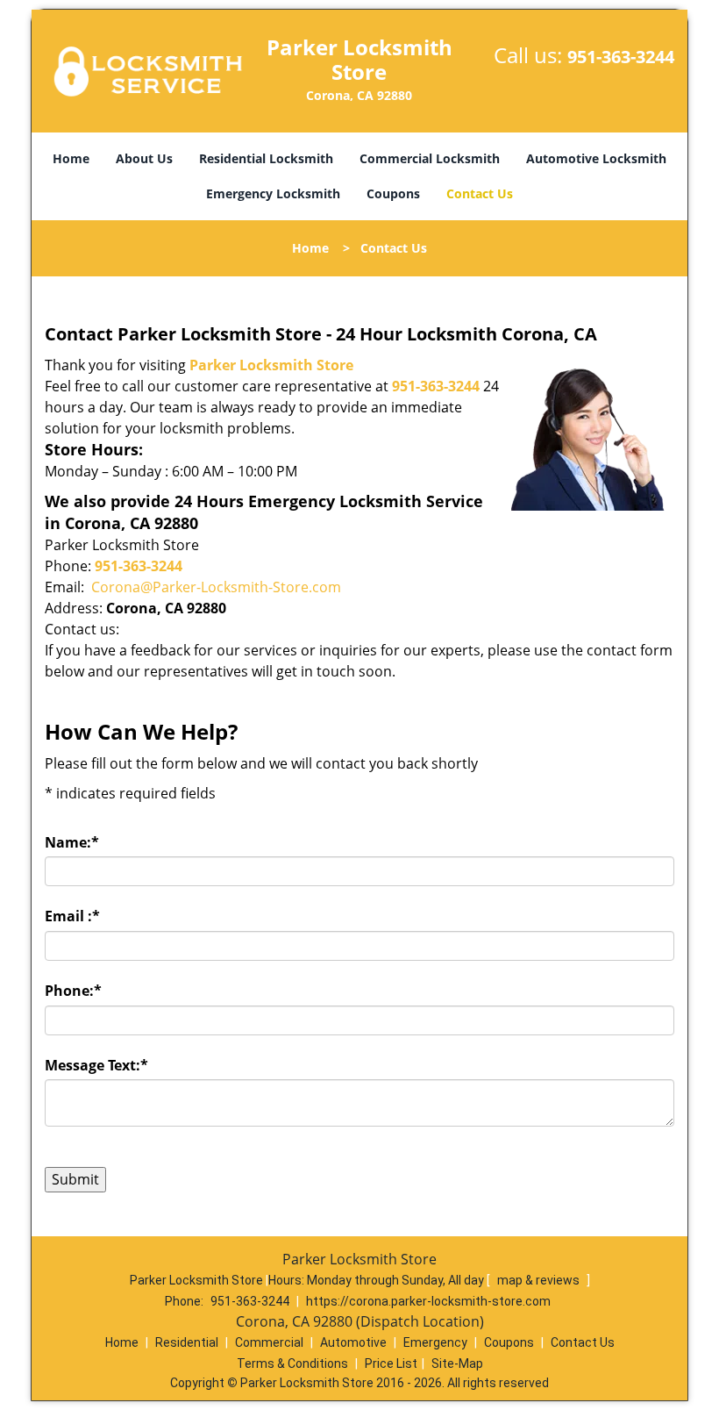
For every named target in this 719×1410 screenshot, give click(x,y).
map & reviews (539, 1280)
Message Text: (96, 1065)
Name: (72, 842)
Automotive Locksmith (596, 158)
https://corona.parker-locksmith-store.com (428, 1301)
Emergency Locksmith (273, 193)
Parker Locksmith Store (271, 365)
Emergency (435, 1342)
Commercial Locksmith (430, 158)
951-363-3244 (620, 56)
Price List (391, 1363)
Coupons (393, 193)
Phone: (73, 990)
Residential (186, 1342)
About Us (144, 158)
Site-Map (457, 1363)
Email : (72, 916)
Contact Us (479, 193)
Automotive (353, 1342)
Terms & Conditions (292, 1363)
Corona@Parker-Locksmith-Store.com (216, 587)
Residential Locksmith (266, 158)
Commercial (269, 1342)
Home (71, 158)
